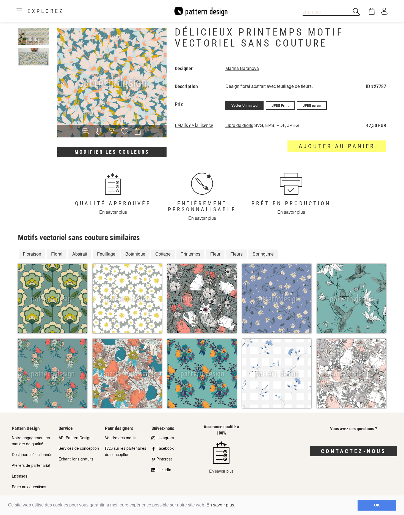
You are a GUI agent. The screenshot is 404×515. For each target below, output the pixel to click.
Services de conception (79, 448)
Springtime (263, 254)
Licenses (19, 476)
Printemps (190, 254)
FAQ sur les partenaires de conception (125, 451)
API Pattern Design (75, 437)
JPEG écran (312, 105)
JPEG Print (280, 105)
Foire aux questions (29, 486)
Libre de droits (239, 125)
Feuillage (106, 254)
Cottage (163, 254)
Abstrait (79, 254)
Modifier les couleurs (111, 152)
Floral (56, 254)
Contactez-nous (353, 451)
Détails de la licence (194, 125)
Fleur (215, 254)
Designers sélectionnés (32, 454)
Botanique (135, 254)
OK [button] (377, 505)
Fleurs (236, 254)
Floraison (32, 254)
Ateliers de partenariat (31, 465)
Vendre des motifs (120, 437)
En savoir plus (220, 505)
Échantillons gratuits (76, 459)
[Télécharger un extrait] (98, 132)
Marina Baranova (242, 68)
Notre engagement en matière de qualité (31, 441)
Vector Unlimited (244, 105)
